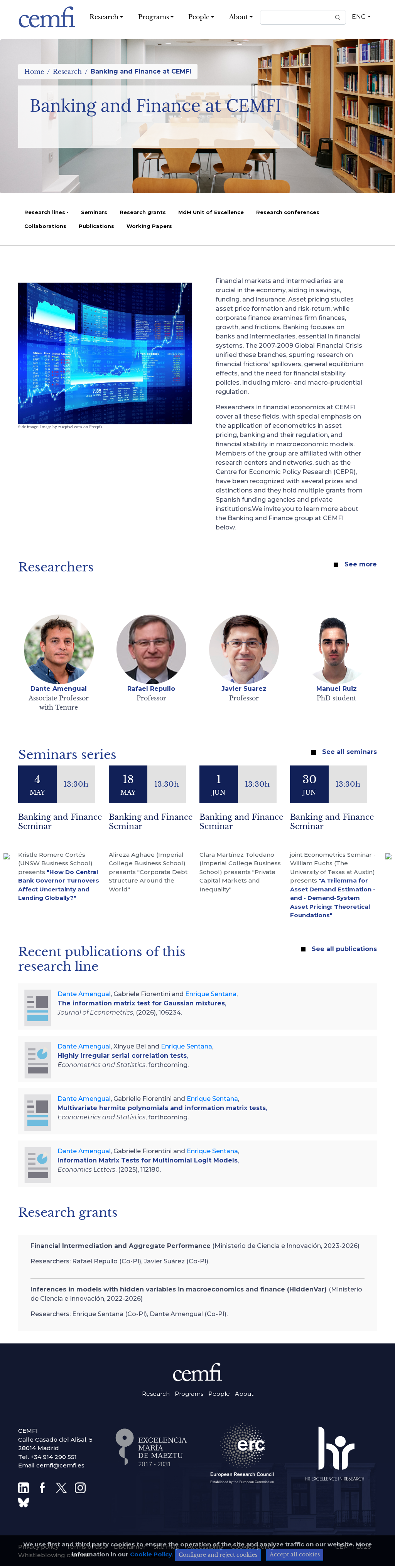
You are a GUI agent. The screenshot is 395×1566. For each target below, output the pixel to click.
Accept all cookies (295, 1554)
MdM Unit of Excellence (211, 212)
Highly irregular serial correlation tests (122, 1055)
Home (34, 71)
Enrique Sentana (210, 994)
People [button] (198, 17)
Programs (189, 1393)
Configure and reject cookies (218, 1554)
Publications (96, 226)
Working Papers (149, 226)
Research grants (143, 212)
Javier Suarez (244, 688)
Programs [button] (153, 17)
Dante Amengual (58, 688)
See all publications (344, 949)
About (244, 1393)
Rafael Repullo (151, 688)
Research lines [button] (44, 212)
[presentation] (6, 856)
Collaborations (45, 226)
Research (67, 71)
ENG (359, 16)
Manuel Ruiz (336, 688)
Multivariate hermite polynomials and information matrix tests (161, 1108)
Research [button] (103, 17)
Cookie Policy (151, 1554)
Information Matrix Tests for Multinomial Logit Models (147, 1160)
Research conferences (287, 212)
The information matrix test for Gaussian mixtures (141, 1003)
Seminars (94, 212)
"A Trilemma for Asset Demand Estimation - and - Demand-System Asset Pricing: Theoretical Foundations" (332, 898)
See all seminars (349, 751)
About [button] (238, 17)
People (219, 1393)
